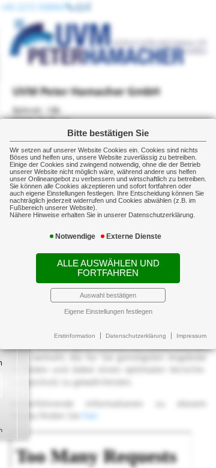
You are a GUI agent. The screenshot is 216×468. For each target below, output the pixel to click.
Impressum (191, 335)
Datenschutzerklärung (136, 335)
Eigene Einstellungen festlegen (108, 311)
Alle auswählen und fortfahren (108, 268)
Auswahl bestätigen (108, 295)
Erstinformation (74, 335)
